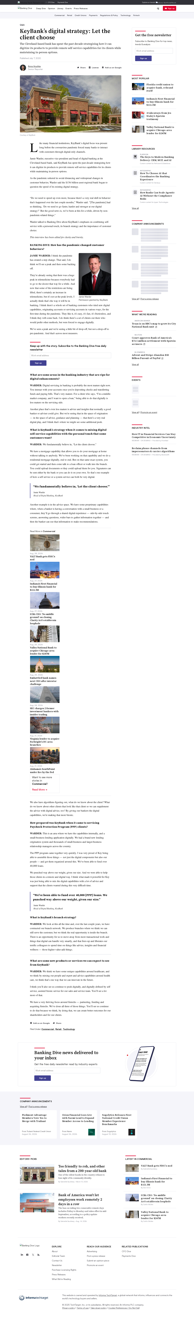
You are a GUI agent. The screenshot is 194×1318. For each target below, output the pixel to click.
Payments (93, 15)
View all (135, 208)
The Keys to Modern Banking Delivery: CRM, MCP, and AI (157, 158)
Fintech (136, 15)
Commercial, (48, 1029)
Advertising (92, 1251)
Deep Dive (41, 8)
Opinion (51, 8)
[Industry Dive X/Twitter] (33, 1255)
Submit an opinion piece (98, 1260)
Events (69, 8)
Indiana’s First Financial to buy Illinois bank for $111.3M (160, 101)
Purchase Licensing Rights (64, 1270)
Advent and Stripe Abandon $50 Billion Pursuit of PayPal (150, 356)
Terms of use (83, 1308)
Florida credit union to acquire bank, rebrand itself (159, 87)
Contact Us (57, 1260)
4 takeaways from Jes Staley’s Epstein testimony (158, 116)
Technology (125, 15)
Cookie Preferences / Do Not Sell (123, 1308)
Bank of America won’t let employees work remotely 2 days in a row (80, 1199)
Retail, (58, 1029)
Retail (69, 15)
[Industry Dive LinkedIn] (22, 1255)
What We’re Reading (61, 1279)
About (55, 1251)
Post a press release (149, 298)
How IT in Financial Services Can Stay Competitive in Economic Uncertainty (154, 436)
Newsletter (57, 1265)
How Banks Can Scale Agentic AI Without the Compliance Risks (157, 195)
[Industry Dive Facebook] (27, 1255)
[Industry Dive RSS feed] (38, 1255)
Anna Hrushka (34, 66)
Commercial (60, 15)
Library (60, 8)
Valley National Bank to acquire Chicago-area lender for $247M (160, 130)
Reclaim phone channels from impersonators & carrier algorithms (153, 450)
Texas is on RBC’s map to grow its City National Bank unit (154, 325)
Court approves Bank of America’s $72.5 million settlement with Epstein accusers (154, 341)
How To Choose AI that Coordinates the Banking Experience (155, 176)
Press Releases (81, 8)
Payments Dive (63, 2)
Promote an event (148, 412)
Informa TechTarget (108, 1295)
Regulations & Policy (109, 15)
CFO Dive (51, 2)
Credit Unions (80, 15)
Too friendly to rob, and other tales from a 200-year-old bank (82, 1168)
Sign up (171, 8)
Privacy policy (68, 1308)
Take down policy (98, 1308)
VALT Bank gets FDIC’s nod (156, 1165)
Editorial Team (58, 1256)
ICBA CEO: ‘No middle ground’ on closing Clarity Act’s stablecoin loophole (156, 1198)
